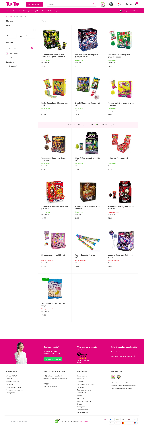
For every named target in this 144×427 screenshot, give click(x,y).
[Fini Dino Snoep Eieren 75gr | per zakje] (54, 289)
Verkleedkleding (82, 412)
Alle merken (13, 53)
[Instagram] (115, 351)
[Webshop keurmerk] (102, 4)
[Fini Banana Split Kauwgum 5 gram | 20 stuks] (121, 88)
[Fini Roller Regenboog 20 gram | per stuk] (54, 88)
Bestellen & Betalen (13, 381)
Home (15, 16)
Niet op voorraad (127, 220)
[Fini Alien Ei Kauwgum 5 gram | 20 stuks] (88, 143)
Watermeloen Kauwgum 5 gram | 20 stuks (119, 56)
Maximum (30, 36)
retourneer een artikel (59, 379)
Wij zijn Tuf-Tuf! (11, 376)
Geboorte (80, 398)
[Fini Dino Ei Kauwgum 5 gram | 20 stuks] (88, 88)
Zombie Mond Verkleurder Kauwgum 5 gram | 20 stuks (53, 56)
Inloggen (47, 384)
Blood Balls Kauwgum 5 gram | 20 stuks (121, 207)
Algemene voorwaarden (14, 390)
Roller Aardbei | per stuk (118, 158)
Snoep (13, 66)
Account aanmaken (50, 386)
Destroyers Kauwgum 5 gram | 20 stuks (54, 159)
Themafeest (81, 393)
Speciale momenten (84, 401)
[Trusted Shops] (111, 4)
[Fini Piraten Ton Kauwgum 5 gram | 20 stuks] (88, 192)
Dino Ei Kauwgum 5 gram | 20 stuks (87, 104)
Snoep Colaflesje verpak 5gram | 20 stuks (54, 207)
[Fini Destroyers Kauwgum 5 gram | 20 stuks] (54, 143)
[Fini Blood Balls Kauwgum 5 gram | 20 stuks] (121, 192)
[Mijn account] (127, 4)
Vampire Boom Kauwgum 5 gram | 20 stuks (86, 56)
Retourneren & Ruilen (13, 387)
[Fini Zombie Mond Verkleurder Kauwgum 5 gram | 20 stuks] (54, 40)
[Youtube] (119, 351)
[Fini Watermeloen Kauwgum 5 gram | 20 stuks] (121, 40)
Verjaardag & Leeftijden (85, 384)
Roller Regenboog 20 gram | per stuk (54, 104)
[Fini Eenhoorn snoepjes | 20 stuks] (54, 240)
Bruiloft (79, 396)
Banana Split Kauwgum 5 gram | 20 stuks (121, 104)
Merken (21, 16)
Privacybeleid (10, 393)
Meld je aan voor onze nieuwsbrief (123, 356)
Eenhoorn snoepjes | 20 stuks (53, 255)
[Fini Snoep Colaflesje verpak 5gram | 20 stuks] (54, 192)
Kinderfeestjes (82, 376)
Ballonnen (80, 379)
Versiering (80, 387)
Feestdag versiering (84, 390)
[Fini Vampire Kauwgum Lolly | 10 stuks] (121, 240)
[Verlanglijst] (131, 4)
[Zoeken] (93, 4)
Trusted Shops (133, 11)
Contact (9, 379)
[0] (135, 4)
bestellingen (53, 376)
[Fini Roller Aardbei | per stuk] (121, 143)
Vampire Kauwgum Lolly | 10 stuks (120, 256)
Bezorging (9, 384)
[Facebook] (112, 351)
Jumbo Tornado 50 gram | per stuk (87, 256)
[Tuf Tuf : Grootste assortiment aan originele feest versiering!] (14, 4)
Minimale (11, 36)
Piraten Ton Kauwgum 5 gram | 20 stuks (88, 207)
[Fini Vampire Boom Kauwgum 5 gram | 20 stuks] (88, 40)
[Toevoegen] (64, 68)
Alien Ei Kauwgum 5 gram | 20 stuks (87, 159)
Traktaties (80, 381)
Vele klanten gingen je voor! (87, 348)
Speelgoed (81, 407)
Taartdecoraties (83, 410)
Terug (10, 16)
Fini (10, 57)
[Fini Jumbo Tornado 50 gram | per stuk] (88, 240)
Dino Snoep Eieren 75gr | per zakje (53, 304)
